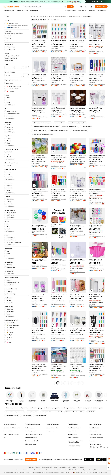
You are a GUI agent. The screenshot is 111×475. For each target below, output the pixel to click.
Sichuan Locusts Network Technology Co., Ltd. (40, 50)
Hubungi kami (71, 431)
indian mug (25, 408)
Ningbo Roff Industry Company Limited (97, 269)
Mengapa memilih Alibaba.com (11, 427)
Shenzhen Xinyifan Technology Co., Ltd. (40, 266)
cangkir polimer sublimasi (40, 130)
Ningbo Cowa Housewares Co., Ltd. (40, 199)
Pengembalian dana (73, 437)
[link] (108, 458)
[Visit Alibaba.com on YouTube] (104, 447)
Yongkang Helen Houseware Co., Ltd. (59, 166)
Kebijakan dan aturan (30, 444)
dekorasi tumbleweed (12, 408)
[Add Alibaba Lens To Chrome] (31, 459)
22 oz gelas (99, 408)
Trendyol (74, 467)
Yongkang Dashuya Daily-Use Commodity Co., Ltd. (78, 199)
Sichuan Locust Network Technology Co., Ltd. (40, 84)
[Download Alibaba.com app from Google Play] (102, 459)
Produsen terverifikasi (52, 427)
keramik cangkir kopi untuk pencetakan (43, 134)
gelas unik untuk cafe (41, 415)
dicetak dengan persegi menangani (42, 122)
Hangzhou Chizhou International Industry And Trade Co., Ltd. (59, 114)
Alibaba (33, 16)
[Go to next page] (82, 382)
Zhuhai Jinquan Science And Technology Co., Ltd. (40, 234)
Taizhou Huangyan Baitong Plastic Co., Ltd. (78, 163)
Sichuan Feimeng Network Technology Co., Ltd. (78, 235)
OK (26, 67)
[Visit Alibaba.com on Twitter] (97, 447)
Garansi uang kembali (30, 431)
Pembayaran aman (30, 427)
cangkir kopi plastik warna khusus (78, 122)
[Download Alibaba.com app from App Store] (89, 459)
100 (79, 383)
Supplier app (48, 459)
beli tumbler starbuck (12, 415)
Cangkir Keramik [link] (87, 16)
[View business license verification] (71, 472)
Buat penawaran (50, 431)
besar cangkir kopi (60, 122)
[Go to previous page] (54, 382)
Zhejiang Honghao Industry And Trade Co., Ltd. (97, 306)
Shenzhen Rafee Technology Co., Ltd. (59, 84)
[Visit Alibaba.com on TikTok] (108, 447)
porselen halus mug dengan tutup (15, 411)
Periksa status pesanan (95, 434)
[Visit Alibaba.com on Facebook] (90, 447)
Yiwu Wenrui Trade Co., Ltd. (96, 51)
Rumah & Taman (41, 16)
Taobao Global (62, 467)
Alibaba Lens (13, 459)
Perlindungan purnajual (31, 437)
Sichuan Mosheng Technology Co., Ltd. (97, 116)
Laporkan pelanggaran (74, 445)
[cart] (86, 7)
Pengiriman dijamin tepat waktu (33, 434)
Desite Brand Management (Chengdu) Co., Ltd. (97, 236)
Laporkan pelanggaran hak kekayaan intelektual (75, 441)
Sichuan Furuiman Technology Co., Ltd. (59, 199)
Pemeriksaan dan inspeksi (32, 441)
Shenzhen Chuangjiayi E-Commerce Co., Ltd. (97, 202)
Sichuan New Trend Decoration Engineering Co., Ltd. (78, 272)
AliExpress (31, 467)
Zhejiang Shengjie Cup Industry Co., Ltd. (78, 84)
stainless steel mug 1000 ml (71, 126)
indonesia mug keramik (85, 408)
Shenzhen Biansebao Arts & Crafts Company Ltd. (59, 50)
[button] (65, 7)
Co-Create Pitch (7, 431)
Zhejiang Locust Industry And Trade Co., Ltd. (40, 304)
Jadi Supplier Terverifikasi (96, 437)
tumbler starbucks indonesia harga (75, 411)
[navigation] (17, 200)
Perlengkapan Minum (74, 16)
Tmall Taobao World (47, 467)
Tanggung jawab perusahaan (11, 434)
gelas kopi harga (27, 415)
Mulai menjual (93, 431)
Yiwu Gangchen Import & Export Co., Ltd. (78, 50)
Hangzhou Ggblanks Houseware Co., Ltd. (78, 304)
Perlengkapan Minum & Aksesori (57, 16)
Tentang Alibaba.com (9, 424)
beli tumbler (92, 411)
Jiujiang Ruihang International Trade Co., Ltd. (78, 114)
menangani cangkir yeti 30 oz (80, 130)
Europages (81, 467)
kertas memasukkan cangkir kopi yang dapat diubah (46, 126)
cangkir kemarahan (70, 408)
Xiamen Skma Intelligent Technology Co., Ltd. (40, 165)
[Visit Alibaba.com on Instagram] (101, 447)
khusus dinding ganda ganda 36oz (59, 130)
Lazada (55, 467)
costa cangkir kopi (37, 408)
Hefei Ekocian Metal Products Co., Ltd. (40, 116)
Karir (4, 437)
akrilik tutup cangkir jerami (53, 408)
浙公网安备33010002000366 (84, 472)
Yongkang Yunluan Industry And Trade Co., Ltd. (97, 165)
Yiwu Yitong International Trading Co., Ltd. (59, 269)
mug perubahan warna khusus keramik (52, 411)
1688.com (37, 467)
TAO (69, 467)
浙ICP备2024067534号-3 (100, 472)
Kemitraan (92, 441)
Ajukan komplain (72, 434)
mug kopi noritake (87, 126)
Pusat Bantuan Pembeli (74, 427)
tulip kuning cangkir (33, 411)
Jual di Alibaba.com (94, 427)
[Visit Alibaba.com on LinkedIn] (94, 447)
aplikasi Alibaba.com (76, 459)
